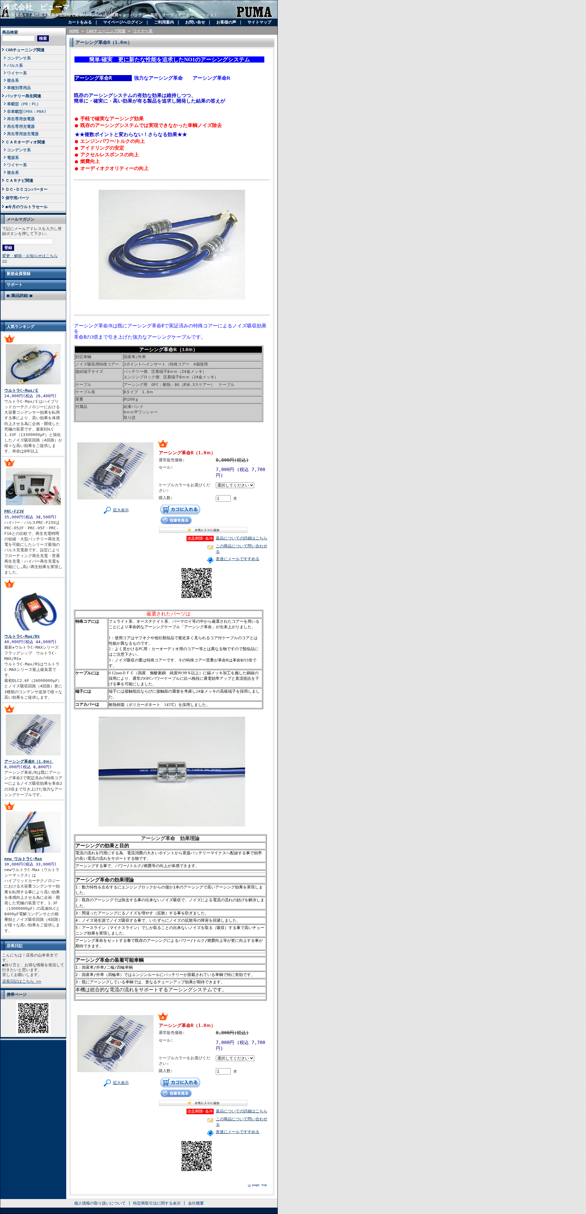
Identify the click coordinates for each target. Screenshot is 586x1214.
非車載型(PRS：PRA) (26, 111)
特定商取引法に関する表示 (157, 1203)
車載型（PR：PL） (24, 104)
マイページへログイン (123, 22)
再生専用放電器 (21, 119)
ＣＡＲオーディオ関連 (25, 142)
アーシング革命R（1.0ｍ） (29, 761)
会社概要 (196, 1203)
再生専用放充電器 (23, 133)
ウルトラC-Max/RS (22, 636)
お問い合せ (195, 22)
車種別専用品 (19, 87)
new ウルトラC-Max (23, 858)
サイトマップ (259, 22)
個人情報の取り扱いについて (100, 1203)
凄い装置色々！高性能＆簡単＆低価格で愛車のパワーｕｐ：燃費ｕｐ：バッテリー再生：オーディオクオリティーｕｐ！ (110, 15)
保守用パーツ (17, 198)
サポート (15, 284)
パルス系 (15, 65)
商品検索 (10, 32)
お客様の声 (226, 22)
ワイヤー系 (17, 73)
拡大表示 (121, 510)
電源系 (13, 157)
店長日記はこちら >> (21, 981)
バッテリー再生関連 (23, 96)
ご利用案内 (164, 22)
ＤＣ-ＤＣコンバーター (26, 189)
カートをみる (80, 22)
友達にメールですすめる (237, 559)
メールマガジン (20, 219)
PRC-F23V (14, 511)
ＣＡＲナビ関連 (19, 180)
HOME (74, 31)
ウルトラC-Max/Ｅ (21, 390)
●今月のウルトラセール (26, 206)
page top (259, 1185)
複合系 (13, 80)
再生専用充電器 (21, 126)
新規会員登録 (19, 273)
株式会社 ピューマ (36, 7)
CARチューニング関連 (25, 50)
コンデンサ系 (19, 58)
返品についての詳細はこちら (241, 538)
